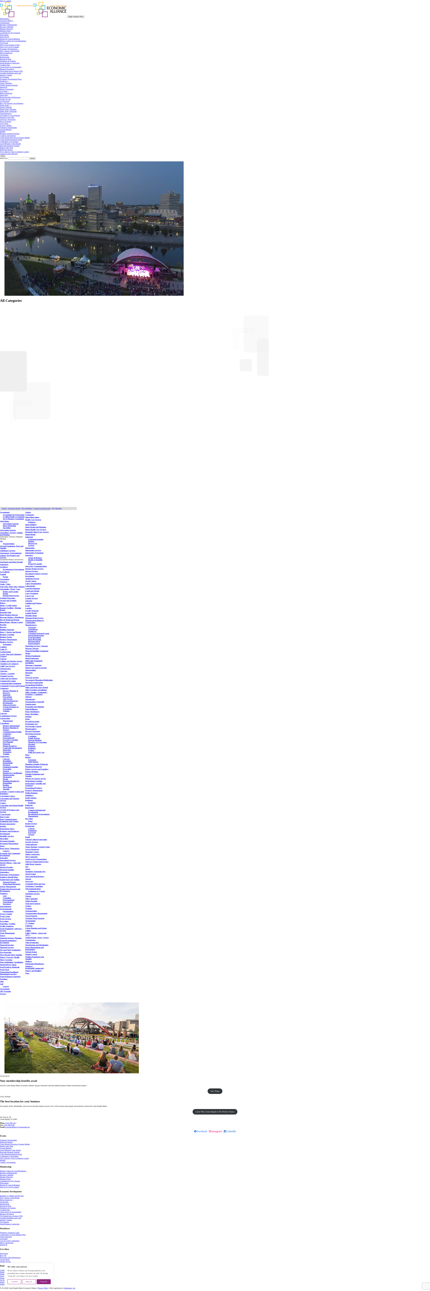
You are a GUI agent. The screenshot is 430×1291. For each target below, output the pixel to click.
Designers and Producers (9, 831)
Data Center (4, 817)
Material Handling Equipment (36, 651)
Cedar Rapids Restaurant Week (11, 140)
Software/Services (9, 705)
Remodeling (7, 783)
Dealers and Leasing (10, 592)
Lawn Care (29, 596)
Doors (2, 846)
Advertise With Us (6, 21)
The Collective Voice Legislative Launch (14, 152)
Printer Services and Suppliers (36, 769)
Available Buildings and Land (10, 73)
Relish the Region (6, 150)
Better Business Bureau (9, 615)
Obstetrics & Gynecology (37, 742)
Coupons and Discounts (41, 508)
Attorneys (4, 582)
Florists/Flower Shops (8, 965)
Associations (4, 579)
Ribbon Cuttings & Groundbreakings (13, 41)
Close (3, 156)
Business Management (8, 640)
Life (29, 562)
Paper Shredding (31, 714)
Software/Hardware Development (10, 702)
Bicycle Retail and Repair (9, 620)
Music (27, 675)
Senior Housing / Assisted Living (37, 847)
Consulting (7, 898)
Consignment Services (8, 716)
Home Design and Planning (35, 527)
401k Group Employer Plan (10, 45)
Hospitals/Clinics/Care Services (37, 532)
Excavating (7, 769)
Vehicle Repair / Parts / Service (37, 938)
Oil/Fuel (28, 697)
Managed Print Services (34, 618)
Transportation (8, 544)
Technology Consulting (34, 886)
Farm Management (7, 933)
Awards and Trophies (8, 601)
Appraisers (4, 564)
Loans (27, 606)
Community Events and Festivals (12, 686)
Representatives (34, 644)
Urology (31, 750)
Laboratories (30, 586)
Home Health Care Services (35, 530)
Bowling (3, 625)
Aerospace (32, 627)
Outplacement (30, 704)
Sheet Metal (7, 787)
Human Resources (10, 746)
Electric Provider (6, 867)
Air (1, 541)
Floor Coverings (6, 960)
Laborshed (4, 1239)
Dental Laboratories (7, 824)
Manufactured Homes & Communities (34, 621)
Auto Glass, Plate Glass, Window (12, 587)
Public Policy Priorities (8, 109)
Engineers (6, 736)
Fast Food (32, 833)
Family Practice (34, 738)
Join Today (215, 1091)
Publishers (29, 795)
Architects (4, 567)
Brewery (3, 627)
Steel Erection (30, 874)
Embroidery (4, 872)
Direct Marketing (9, 526)
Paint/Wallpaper (31, 709)
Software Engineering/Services (36, 862)
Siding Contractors (32, 854)
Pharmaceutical (34, 642)
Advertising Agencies (11, 524)
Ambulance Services (7, 551)
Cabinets (3, 647)
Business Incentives (7, 69)
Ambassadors (5, 23)
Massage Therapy (32, 648)
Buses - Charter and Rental (10, 632)
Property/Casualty (35, 564)
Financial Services (7, 947)
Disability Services (7, 836)
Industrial (6, 695)
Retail (27, 837)
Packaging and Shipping (34, 707)
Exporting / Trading (7, 924)
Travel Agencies (31, 916)
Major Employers (6, 53)
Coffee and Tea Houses (8, 678)
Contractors (4, 756)
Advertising (4, 521)
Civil (4, 896)
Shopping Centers (32, 852)
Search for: (4, 158)
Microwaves (32, 543)
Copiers (3, 803)
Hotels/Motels (30, 534)
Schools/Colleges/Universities (36, 840)
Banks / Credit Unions (8, 605)
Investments (29, 576)
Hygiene (31, 541)
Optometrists (30, 699)
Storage (28, 879)
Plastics (28, 757)
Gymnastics (29, 515)
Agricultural (33, 629)
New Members (27, 508)
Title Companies (31, 899)
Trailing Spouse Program (9, 85)
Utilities (28, 931)
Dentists (3, 826)
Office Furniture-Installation (36, 690)
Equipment (32, 831)
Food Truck (4, 970)
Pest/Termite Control (33, 726)
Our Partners (4, 77)
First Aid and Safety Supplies (11, 955)
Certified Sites (5, 65)
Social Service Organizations (36, 859)
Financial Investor (7, 945)
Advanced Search (14, 508)
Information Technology (34, 553)
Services (31, 545)
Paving (5, 577)
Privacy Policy (43, 1288)
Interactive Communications (36, 566)
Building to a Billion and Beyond (12, 1196)
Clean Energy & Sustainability (11, 67)
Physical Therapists (32, 731)
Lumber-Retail (31, 613)
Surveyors (29, 881)
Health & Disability (35, 560)
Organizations (8, 911)
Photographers (31, 729)
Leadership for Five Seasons (10, 33)
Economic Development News (11, 79)
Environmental (8, 738)
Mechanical (7, 777)
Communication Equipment (10, 683)
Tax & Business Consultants (13, 519)
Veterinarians (30, 940)
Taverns (31, 835)
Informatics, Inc (69, 1288)
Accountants (5, 512)
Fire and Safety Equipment (10, 950)
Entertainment (5, 906)
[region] (29, 1275)
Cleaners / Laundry (7, 674)
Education (4, 858)
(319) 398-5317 (10, 1123)
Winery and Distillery (33, 971)
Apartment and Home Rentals (11, 562)
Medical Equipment (32, 656)
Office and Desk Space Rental (36, 687)
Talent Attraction (6, 83)
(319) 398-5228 (8, 1125)
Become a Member (6, 27)
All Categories (57, 508)
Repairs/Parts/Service (11, 596)
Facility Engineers (7, 926)
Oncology (31, 744)
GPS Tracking (5, 991)
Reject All (29, 1281)
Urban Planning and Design (36, 928)
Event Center (5, 916)
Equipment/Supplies (10, 767)
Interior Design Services (34, 569)
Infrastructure (4, 57)
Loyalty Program (31, 611)
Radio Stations (30, 798)
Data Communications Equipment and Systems (9, 820)
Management (8, 721)
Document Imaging (7, 841)
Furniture (4, 979)
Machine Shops (31, 616)
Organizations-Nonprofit (34, 702)
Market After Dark (6, 148)
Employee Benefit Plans (9, 877)
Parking (28, 717)
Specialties (7, 528)
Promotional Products (33, 788)
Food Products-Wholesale (9, 967)
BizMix (2, 132)
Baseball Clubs (5, 612)
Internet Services (31, 571)
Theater (28, 896)
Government (5, 989)
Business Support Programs (9, 134)
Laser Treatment (31, 593)
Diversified (4, 839)
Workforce (4, 81)
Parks (27, 719)
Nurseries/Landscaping (34, 683)
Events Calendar (6, 126)
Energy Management (8, 887)
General (6, 771)
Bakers (2, 603)
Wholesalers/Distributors (34, 964)
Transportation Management (36, 913)
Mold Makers (33, 762)
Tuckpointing (30, 921)
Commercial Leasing (8, 681)
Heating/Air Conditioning (12, 773)
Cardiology (32, 736)
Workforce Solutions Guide (9, 1233)
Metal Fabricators (32, 658)
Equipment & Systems (36, 891)
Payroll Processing (32, 721)
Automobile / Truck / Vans (10, 589)
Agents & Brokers (35, 558)
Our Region (4, 55)
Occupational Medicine (34, 685)
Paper (30, 821)
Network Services (32, 678)
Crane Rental (5, 814)
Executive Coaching (10, 740)
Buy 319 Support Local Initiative (11, 103)
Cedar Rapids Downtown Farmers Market (15, 138)
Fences (2, 936)
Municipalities (30, 670)
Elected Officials (6, 107)
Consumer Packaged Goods (38, 633)
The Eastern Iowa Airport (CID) (11, 71)
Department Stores (7, 829)
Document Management (9, 844)
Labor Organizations (33, 584)
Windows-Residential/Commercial (34, 967)
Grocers (3, 994)
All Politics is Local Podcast (10, 115)
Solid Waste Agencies (33, 864)
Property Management (34, 790)
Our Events (4, 43)
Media (27, 653)
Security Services (31, 842)
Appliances (32, 631)
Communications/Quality (12, 732)
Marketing (7, 750)
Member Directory (6, 29)
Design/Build (8, 763)
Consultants (4, 723)
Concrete (3, 713)
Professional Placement (11, 884)
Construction (5, 718)
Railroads (29, 805)
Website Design (31, 952)
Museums (29, 673)
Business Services (6, 642)
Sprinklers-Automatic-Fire (35, 872)
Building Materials (7, 630)
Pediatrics (32, 522)
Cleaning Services (6, 676)
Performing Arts (31, 724)
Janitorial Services (32, 579)
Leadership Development (12, 748)
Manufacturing (8, 775)
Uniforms (28, 926)
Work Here (4, 95)
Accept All (43, 1281)
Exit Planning (8, 742)
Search (4, 508)
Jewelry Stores (30, 581)
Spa (26, 867)
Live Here (3, 91)
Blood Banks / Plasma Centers (11, 622)
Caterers (3, 659)
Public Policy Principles (8, 111)
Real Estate (29, 808)
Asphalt (3, 574)
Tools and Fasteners (32, 904)
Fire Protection (5, 952)
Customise (14, 1281)
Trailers (28, 906)
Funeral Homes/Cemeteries (10, 977)
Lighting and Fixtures (33, 603)
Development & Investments (13, 569)
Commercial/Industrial (36, 810)
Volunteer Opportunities (8, 128)
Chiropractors (5, 669)
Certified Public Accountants (14, 517)
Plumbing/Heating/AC (11, 781)
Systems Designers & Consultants (11, 708)
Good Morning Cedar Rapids (10, 144)
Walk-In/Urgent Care (36, 752)
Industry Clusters (6, 75)
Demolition (7, 761)
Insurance (29, 555)
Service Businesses (32, 849)
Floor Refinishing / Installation (11, 962)
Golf (1, 984)
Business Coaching (7, 635)
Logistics (28, 608)
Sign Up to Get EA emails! (9, 47)
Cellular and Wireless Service (11, 661)
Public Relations (31, 793)
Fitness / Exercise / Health (9, 957)
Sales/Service (8, 699)
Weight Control (31, 954)
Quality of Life (5, 99)
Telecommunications (33, 889)
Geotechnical (8, 902)
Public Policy (4, 105)
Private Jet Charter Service (35, 779)
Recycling (29, 819)
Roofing (6, 785)
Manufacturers (31, 625)
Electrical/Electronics (36, 635)
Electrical (6, 765)
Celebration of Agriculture (9, 142)
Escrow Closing (6, 914)
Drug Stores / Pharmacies (9, 848)
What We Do (4, 37)
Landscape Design (32, 591)
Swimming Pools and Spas (35, 884)
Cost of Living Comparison (9, 1241)
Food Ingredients (34, 638)
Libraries (28, 601)
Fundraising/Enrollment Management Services (9, 973)
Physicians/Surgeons (33, 734)
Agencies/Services (9, 882)
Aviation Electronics (7, 598)
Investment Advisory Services (36, 574)
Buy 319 (3, 1256)
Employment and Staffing (9, 880)
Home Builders (31, 525)
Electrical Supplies (7, 870)
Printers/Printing (31, 772)
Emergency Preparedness (9, 875)
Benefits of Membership (8, 25)
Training (6, 711)
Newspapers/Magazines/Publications (39, 680)
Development (5, 834)
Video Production (32, 943)
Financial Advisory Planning (11, 938)
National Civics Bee (7, 117)
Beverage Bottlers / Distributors (12, 617)
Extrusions (32, 760)
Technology (7, 644)
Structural (7, 904)
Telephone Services (32, 894)
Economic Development (8, 49)
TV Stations (29, 923)
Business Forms (6, 637)
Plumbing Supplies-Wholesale (36, 764)
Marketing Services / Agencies (36, 646)
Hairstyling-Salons (32, 517)
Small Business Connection (9, 63)
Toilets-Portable (31, 901)
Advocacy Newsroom (8, 119)
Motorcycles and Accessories (36, 668)
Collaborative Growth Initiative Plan (13, 1235)
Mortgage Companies (33, 665)
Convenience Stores (7, 796)
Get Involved (4, 101)
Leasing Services (31, 598)
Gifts (2, 981)
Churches (3, 671)
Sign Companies (31, 857)
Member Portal (5, 31)
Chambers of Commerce (9, 664)
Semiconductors (31, 844)
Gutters (28, 512)
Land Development (32, 588)
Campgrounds (5, 652)
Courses (6, 986)
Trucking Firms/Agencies (34, 918)
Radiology (32, 748)
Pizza (27, 755)
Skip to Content (5, 1)
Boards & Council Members (10, 39)
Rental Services (31, 824)
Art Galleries (5, 572)
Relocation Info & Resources (10, 97)
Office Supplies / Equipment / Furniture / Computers (36, 693)
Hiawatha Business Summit (9, 146)
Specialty (6, 789)
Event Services (5, 919)
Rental (5, 594)
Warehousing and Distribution (36, 945)
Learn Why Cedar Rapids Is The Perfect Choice (215, 1112)
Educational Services (8, 860)
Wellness (28, 961)
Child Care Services (7, 666)
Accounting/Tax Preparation (14, 515)
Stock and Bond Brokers (34, 876)
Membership (4, 19)
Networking (4, 35)
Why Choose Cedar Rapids (9, 51)
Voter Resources (6, 113)
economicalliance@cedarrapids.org (17, 1127)
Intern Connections (6, 89)
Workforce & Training (8, 61)
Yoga (27, 973)
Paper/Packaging (34, 640)
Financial (6, 744)
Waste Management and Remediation (34, 948)
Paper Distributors (32, 712)
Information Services (33, 550)
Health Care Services (33, 520)
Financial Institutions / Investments (8, 942)
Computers (4, 688)
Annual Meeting (6, 130)
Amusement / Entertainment (11, 553)
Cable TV (4, 649)
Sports (27, 869)
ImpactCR (3, 87)
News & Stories (5, 122)
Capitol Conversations (8, 136)
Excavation (4, 921)
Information (29, 548)
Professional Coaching (33, 781)
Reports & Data (5, 59)
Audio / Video (5, 584)
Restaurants (29, 826)
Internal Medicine (35, 740)
